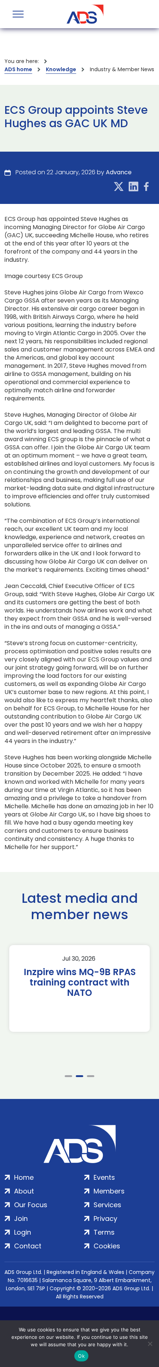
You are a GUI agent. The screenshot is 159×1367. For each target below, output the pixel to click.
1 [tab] (68, 1076)
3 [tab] (90, 1076)
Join (21, 1218)
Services (107, 1204)
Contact (27, 1246)
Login (22, 1232)
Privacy (105, 1218)
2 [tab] (79, 1076)
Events (104, 1177)
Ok (81, 1356)
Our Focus (30, 1204)
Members (109, 1191)
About (24, 1191)
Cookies (107, 1246)
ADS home (18, 69)
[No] (149, 1343)
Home (24, 1177)
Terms (104, 1232)
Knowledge (61, 69)
